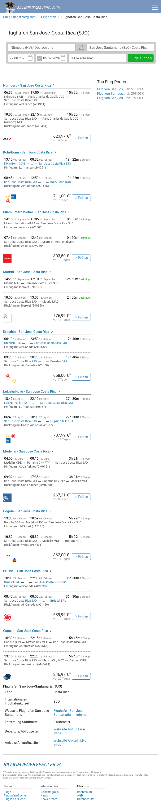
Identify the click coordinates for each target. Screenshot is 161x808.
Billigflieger (22, 775)
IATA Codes (46, 778)
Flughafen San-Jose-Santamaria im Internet (70, 713)
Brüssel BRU (12, 582)
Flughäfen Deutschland (29, 778)
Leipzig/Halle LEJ (15, 402)
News (44, 795)
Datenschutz (85, 799)
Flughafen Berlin (10, 778)
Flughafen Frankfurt (45, 775)
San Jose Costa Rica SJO (54, 163)
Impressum (84, 792)
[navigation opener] (155, 7)
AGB (80, 795)
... (31, 163)
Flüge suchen (141, 58)
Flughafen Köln (141, 775)
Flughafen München (85, 775)
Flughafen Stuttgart (104, 775)
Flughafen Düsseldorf (65, 775)
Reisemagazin (49, 792)
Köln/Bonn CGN (15, 163)
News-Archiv (48, 799)
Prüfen (83, 138)
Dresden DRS (13, 343)
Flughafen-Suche (15, 795)
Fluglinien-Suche (14, 799)
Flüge (7, 792)
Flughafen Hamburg (123, 775)
